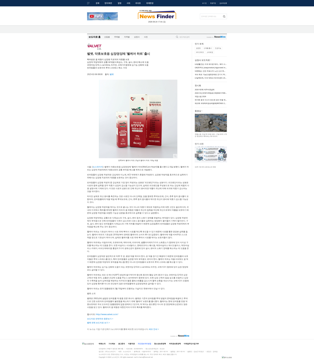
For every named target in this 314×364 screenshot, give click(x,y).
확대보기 (175, 156)
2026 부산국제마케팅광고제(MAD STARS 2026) (213, 93)
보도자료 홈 (94, 36)
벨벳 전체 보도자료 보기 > (98, 322)
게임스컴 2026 (200, 96)
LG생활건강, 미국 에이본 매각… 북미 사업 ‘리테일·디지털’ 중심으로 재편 (222, 64)
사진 (146, 37)
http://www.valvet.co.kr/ (107, 314)
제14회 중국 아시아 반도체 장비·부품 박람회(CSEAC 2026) (217, 100)
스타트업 (210, 52)
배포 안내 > (154, 329)
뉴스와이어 (98, 166)
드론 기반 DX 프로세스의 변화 (205, 167)
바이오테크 (200, 52)
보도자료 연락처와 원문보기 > (100, 318)
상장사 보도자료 (202, 60)
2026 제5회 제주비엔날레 (204, 89)
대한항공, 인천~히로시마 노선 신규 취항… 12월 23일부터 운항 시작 (221, 71)
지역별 (127, 37)
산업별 (107, 37)
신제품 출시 (208, 48)
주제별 (117, 37)
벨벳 (112, 74)
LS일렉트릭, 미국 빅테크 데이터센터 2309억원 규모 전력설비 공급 (220, 78)
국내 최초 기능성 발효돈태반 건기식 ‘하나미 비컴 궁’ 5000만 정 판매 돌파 (223, 74)
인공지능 (218, 48)
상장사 (137, 37)
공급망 (198, 48)
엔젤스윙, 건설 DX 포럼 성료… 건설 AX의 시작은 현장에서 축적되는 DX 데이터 (211, 135)
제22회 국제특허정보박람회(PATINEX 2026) (211, 103)
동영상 (198, 110)
